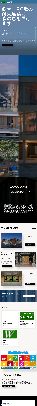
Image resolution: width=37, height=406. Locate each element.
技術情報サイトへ (29, 244)
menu (35, 2)
